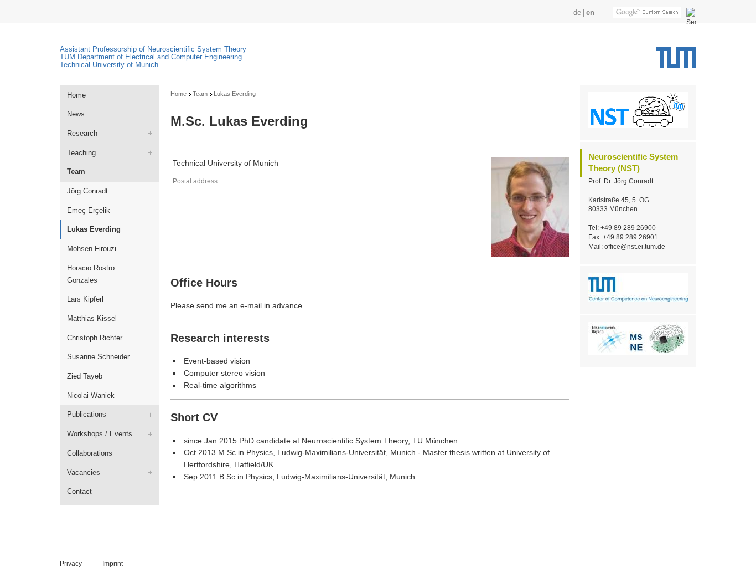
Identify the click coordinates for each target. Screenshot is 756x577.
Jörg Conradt (87, 191)
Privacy (71, 564)
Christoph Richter (94, 338)
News (76, 114)
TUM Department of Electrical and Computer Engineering (151, 57)
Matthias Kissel (92, 318)
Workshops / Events (99, 434)
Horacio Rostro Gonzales (91, 274)
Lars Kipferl (85, 299)
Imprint (112, 564)
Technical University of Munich (109, 64)
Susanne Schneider (98, 357)
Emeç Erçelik (88, 210)
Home (76, 95)
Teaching (81, 153)
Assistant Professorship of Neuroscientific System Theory (153, 49)
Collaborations (89, 453)
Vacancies (83, 472)
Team (76, 171)
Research (82, 133)
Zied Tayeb (84, 376)
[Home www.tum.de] (676, 61)
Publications (86, 414)
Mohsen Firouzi (91, 248)
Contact (79, 491)
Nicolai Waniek (91, 395)
